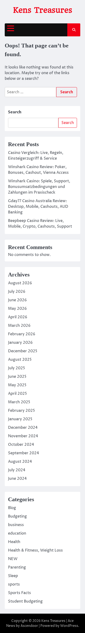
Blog (12, 507)
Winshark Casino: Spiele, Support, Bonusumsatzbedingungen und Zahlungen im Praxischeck (39, 186)
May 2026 (17, 308)
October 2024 (21, 444)
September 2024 (23, 453)
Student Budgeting (25, 601)
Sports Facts (19, 592)
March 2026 (19, 325)
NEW (12, 558)
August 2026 (20, 283)
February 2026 (21, 334)
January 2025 (20, 419)
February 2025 (21, 410)
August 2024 (20, 461)
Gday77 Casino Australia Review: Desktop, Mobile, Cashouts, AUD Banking (38, 206)
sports (14, 584)
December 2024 (23, 427)
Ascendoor (29, 626)
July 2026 (16, 291)
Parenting (17, 567)
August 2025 (20, 359)
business (16, 524)
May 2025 (17, 385)
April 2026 (17, 317)
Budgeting (17, 516)
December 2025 (22, 351)
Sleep (13, 575)
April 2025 (17, 393)
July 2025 (16, 368)
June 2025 (17, 376)
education (17, 533)
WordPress (69, 626)
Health (14, 541)
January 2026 (20, 342)
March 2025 (19, 402)
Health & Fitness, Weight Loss (35, 550)
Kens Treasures (42, 10)
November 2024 (23, 436)
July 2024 (16, 470)
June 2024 (17, 478)
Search (14, 112)
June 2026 (17, 300)
